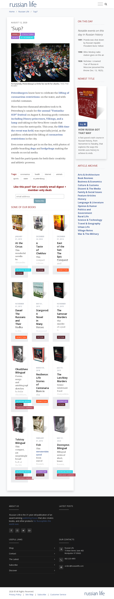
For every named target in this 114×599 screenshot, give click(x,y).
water (26, 178)
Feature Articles (87, 195)
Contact (12, 553)
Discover (13, 570)
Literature (62, 401)
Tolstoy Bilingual (20, 441)
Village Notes (85, 230)
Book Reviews (85, 178)
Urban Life (84, 227)
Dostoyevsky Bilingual (64, 446)
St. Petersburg (27, 37)
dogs (33, 148)
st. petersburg (38, 178)
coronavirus (25, 174)
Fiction (19, 273)
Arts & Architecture (89, 174)
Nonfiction (63, 270)
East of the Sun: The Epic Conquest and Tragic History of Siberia (62, 260)
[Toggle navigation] (100, 4)
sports (15, 178)
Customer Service (58, 594)
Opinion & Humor (87, 206)
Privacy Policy (15, 594)
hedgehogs (48, 148)
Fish (38, 444)
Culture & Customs (88, 185)
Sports (15, 37)
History (82, 199)
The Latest (14, 559)
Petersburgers (19, 92)
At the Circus (19, 244)
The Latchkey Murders (62, 378)
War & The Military (88, 233)
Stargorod (41, 331)
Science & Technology (90, 219)
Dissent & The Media (89, 188)
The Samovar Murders (62, 314)
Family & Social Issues (90, 192)
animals (59, 174)
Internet (48, 174)
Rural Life (83, 216)
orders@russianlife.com (74, 566)
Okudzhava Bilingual (21, 370)
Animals (15, 34)
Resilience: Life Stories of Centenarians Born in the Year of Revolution (43, 390)
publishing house (30, 518)
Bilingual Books (23, 270)
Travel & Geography (89, 223)
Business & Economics (90, 181)
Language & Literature (91, 202)
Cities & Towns (28, 34)
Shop (11, 548)
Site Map (29, 594)
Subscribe (13, 565)
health (37, 174)
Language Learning (24, 408)
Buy (82, 124)
